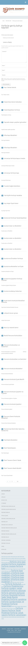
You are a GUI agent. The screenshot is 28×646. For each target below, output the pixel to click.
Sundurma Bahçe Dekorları (13, 291)
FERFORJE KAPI (4, 521)
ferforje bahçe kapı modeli (15, 556)
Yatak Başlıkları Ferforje (12, 110)
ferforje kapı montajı (15, 582)
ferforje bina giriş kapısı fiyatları (6, 560)
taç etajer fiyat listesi (11, 203)
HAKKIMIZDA (23, 628)
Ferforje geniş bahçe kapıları (8, 37)
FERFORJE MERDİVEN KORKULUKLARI (9, 528)
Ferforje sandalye (18, 599)
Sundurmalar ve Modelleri (12, 226)
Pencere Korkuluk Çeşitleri (12, 404)
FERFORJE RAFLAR (5, 537)
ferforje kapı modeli (7, 571)
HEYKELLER (3, 549)
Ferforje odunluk (18, 590)
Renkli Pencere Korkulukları (13, 335)
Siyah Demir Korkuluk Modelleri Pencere (13, 301)
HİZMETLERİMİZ (10, 628)
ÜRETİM (19, 630)
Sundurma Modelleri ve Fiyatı (13, 266)
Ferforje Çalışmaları (17, 614)
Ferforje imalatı (8, 566)
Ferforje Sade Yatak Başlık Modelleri (13, 597)
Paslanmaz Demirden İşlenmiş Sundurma (12, 429)
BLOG (12, 630)
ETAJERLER (3, 503)
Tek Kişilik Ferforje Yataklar (13, 195)
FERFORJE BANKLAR (5, 512)
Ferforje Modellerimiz (13, 586)
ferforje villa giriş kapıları (16, 606)
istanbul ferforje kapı (5, 616)
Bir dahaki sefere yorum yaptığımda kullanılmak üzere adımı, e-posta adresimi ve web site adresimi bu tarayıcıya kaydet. (13, 79)
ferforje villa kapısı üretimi (11, 608)
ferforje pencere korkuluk (13, 592)
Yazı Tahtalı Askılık (10, 87)
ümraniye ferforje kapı (11, 173)
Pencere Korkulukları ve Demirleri (15, 359)
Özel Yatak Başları (10, 448)
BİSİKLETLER (4, 500)
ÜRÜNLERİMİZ (17, 628)
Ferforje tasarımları (9, 604)
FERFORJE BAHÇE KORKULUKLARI (8, 506)
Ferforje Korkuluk (13, 583)
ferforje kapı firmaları (9, 568)
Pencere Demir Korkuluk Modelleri (10, 417)
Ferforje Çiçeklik (4, 515)
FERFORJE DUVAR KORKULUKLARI (8, 518)
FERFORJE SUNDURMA (6, 540)
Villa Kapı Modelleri (10, 135)
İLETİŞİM (8, 630)
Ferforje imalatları (17, 563)
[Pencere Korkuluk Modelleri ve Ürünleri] (14, 12)
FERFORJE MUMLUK (5, 531)
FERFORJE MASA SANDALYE (7, 524)
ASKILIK (3, 494)
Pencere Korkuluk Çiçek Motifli (14, 379)
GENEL (2, 546)
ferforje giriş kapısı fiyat (5, 562)
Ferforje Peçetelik (9, 594)
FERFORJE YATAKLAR (5, 543)
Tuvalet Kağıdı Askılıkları (12, 186)
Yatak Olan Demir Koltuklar (13, 102)
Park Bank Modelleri (10, 440)
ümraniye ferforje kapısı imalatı (14, 158)
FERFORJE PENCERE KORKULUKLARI (8, 534)
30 (17, 481)
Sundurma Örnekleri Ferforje (13, 258)
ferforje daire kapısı (16, 560)
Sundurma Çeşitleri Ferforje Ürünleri (11, 279)
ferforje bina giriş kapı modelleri (20, 558)
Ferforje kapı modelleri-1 (12, 571)
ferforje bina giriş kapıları (10, 558)
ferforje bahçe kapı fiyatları (6, 556)
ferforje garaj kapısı (22, 560)
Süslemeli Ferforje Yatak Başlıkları (15, 218)
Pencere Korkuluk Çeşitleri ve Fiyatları (12, 392)
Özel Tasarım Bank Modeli (12, 468)
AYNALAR (3, 497)
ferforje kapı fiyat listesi (17, 568)
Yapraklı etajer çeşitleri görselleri (15, 122)
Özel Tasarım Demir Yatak (12, 460)
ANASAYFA (4, 628)
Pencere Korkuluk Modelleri (13, 368)
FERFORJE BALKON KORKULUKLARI (8, 509)
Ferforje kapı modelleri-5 (12, 580)
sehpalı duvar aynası (11, 313)
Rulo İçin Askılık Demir (11, 327)
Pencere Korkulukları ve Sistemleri (10, 345)
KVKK (16, 630)
